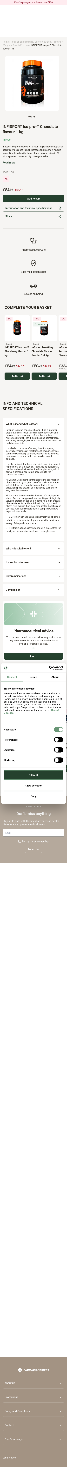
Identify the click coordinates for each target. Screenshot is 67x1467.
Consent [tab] (12, 677)
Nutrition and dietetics (22, 41)
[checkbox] (19, 841)
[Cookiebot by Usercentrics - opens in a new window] (49, 668)
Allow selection (33, 785)
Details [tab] (34, 677)
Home (6, 41)
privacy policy (41, 841)
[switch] (58, 739)
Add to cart (17, 376)
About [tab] (55, 677)
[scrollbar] (33, 389)
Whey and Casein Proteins (16, 45)
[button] (33, 1397)
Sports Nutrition (43, 41)
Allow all (34, 774)
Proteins (57, 41)
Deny (33, 796)
